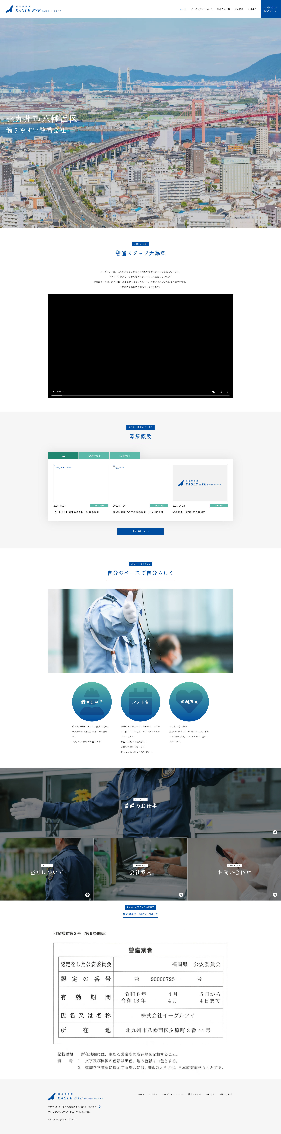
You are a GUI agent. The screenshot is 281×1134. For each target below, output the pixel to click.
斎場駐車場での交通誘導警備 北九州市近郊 (138, 512)
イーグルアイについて (201, 9)
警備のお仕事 (223, 9)
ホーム (183, 9)
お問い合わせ (225, 1094)
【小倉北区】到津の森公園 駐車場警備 (76, 512)
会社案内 (252, 9)
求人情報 (239, 9)
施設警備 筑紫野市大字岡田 (189, 512)
